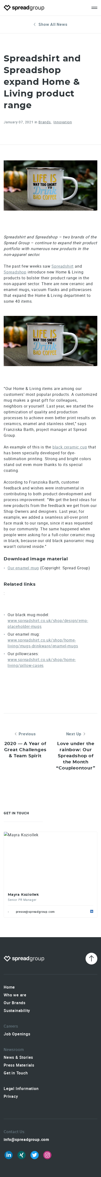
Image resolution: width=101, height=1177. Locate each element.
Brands (44, 122)
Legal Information (21, 1088)
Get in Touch (16, 1073)
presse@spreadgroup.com (35, 912)
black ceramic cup (69, 447)
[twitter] (34, 1155)
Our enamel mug (23, 568)
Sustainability (17, 1010)
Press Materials (19, 1065)
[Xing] (21, 1155)
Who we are (15, 995)
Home (9, 987)
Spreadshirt (62, 266)
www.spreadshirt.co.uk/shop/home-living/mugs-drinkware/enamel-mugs (43, 643)
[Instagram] (47, 1155)
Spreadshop (15, 272)
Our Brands (14, 1002)
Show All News (52, 24)
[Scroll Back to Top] (91, 958)
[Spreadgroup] (24, 8)
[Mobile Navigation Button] (94, 8)
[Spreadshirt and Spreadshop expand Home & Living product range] (50, 185)
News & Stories (18, 1057)
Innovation (62, 122)
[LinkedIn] (8, 1155)
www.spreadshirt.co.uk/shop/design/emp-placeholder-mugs (48, 623)
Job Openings (17, 1034)
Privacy (11, 1096)
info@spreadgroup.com (26, 1139)
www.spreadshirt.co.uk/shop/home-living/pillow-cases (42, 662)
